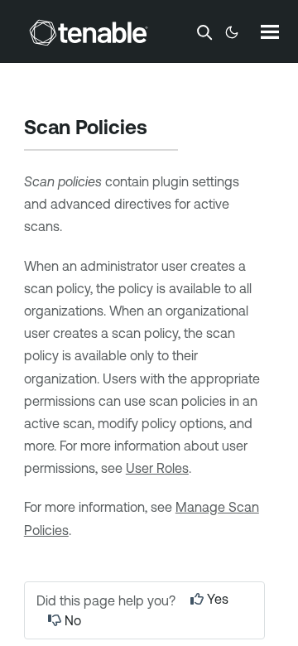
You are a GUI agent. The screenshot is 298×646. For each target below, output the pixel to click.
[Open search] (204, 32)
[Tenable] (88, 32)
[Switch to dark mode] (232, 32)
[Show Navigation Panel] (270, 31)
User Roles (157, 467)
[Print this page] (161, 129)
